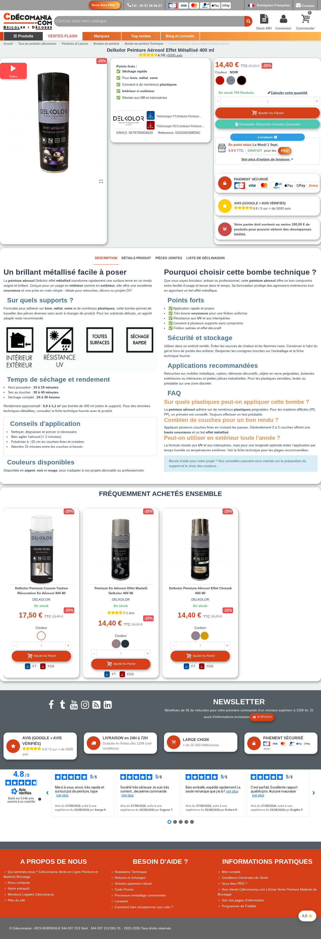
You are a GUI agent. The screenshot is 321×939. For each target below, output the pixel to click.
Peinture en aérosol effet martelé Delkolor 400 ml (120, 590)
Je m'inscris (264, 716)
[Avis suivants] (313, 793)
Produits (25, 36)
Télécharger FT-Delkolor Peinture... (178, 116)
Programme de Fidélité (239, 906)
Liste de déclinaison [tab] (205, 258)
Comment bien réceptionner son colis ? (144, 907)
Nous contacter (19, 882)
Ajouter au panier (45, 656)
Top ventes (141, 36)
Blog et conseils (180, 36)
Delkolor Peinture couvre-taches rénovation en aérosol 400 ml (41, 590)
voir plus (62, 795)
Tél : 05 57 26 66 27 (147, 6)
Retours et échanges (130, 878)
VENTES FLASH (62, 36)
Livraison (266, 137)
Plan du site (16, 900)
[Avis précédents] (47, 793)
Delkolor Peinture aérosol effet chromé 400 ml (200, 590)
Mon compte (231, 872)
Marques (102, 36)
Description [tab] (106, 258)
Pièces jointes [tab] (168, 258)
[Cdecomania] (28, 21)
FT (34, 666)
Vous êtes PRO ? (234, 883)
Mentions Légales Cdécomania (31, 894)
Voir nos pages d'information (243, 900)
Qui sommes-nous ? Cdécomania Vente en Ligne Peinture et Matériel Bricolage (51, 874)
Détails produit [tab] (136, 258)
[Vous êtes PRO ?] (220, 884)
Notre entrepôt (18, 888)
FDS (50, 666)
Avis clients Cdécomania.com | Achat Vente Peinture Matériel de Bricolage (267, 891)
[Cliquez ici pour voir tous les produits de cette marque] (129, 120)
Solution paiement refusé (133, 883)
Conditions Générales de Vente (245, 878)
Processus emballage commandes (140, 895)
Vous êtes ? (104, 5)
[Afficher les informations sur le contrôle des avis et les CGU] (40, 799)
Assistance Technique (131, 872)
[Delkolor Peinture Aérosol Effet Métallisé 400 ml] (101, 181)
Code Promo (124, 889)
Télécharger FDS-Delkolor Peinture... (180, 126)
